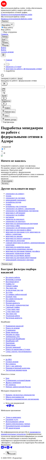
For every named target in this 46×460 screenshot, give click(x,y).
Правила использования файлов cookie (16, 19)
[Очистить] (4, 84)
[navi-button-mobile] (3, 55)
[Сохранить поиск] (3, 90)
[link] (5, 42)
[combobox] (12, 78)
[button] (3, 48)
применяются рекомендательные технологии (20, 433)
